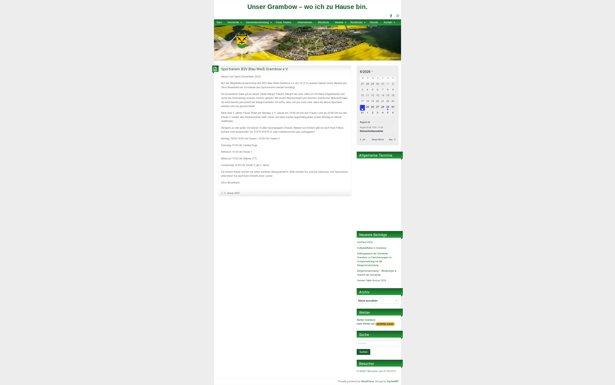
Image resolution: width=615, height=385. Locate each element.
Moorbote (323, 22)
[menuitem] (219, 22)
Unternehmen (304, 22)
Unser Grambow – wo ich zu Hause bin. (307, 6)
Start (219, 22)
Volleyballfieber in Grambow (371, 248)
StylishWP (393, 381)
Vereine (339, 22)
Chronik (374, 22)
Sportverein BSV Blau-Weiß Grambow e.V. (254, 69)
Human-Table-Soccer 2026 (371, 280)
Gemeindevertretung (257, 22)
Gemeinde (233, 22)
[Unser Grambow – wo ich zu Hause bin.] (307, 42)
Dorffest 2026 (365, 242)
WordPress (367, 381)
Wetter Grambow (366, 319)
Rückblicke (356, 22)
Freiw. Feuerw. (284, 22)
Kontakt (388, 22)
